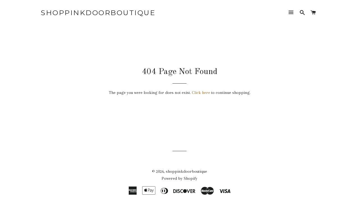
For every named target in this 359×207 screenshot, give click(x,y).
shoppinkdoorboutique (98, 12)
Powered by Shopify (179, 178)
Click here (201, 92)
